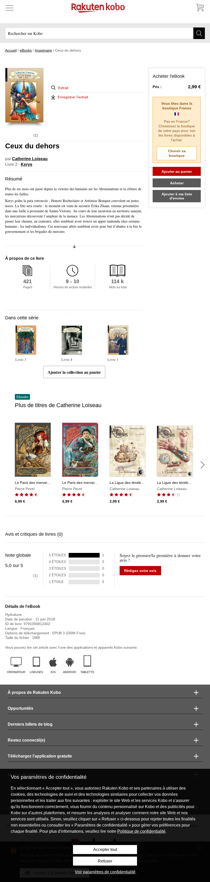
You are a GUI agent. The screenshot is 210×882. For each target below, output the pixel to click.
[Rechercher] (199, 33)
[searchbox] (105, 33)
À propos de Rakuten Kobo (34, 692)
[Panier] (199, 7)
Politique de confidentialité (141, 831)
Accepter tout (105, 849)
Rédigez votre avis (140, 571)
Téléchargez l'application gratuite (40, 756)
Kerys (26, 164)
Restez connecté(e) (26, 740)
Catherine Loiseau (30, 159)
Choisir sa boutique (177, 153)
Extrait (63, 88)
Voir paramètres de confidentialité (105, 872)
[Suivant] (202, 465)
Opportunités (20, 708)
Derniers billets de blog (30, 724)
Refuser (105, 861)
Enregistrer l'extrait (73, 97)
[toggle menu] (9, 7)
